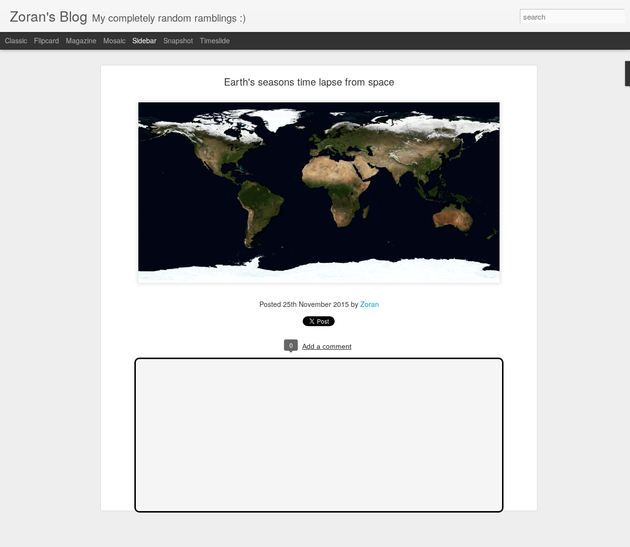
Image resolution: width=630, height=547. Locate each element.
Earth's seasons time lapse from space (309, 81)
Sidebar (144, 40)
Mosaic (114, 40)
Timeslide (215, 40)
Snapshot (178, 40)
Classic (16, 40)
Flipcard (46, 40)
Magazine (81, 40)
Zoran (369, 304)
